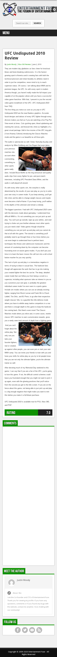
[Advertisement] (28, 42)
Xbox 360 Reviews (24, 64)
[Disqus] (28, 461)
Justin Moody (11, 64)
